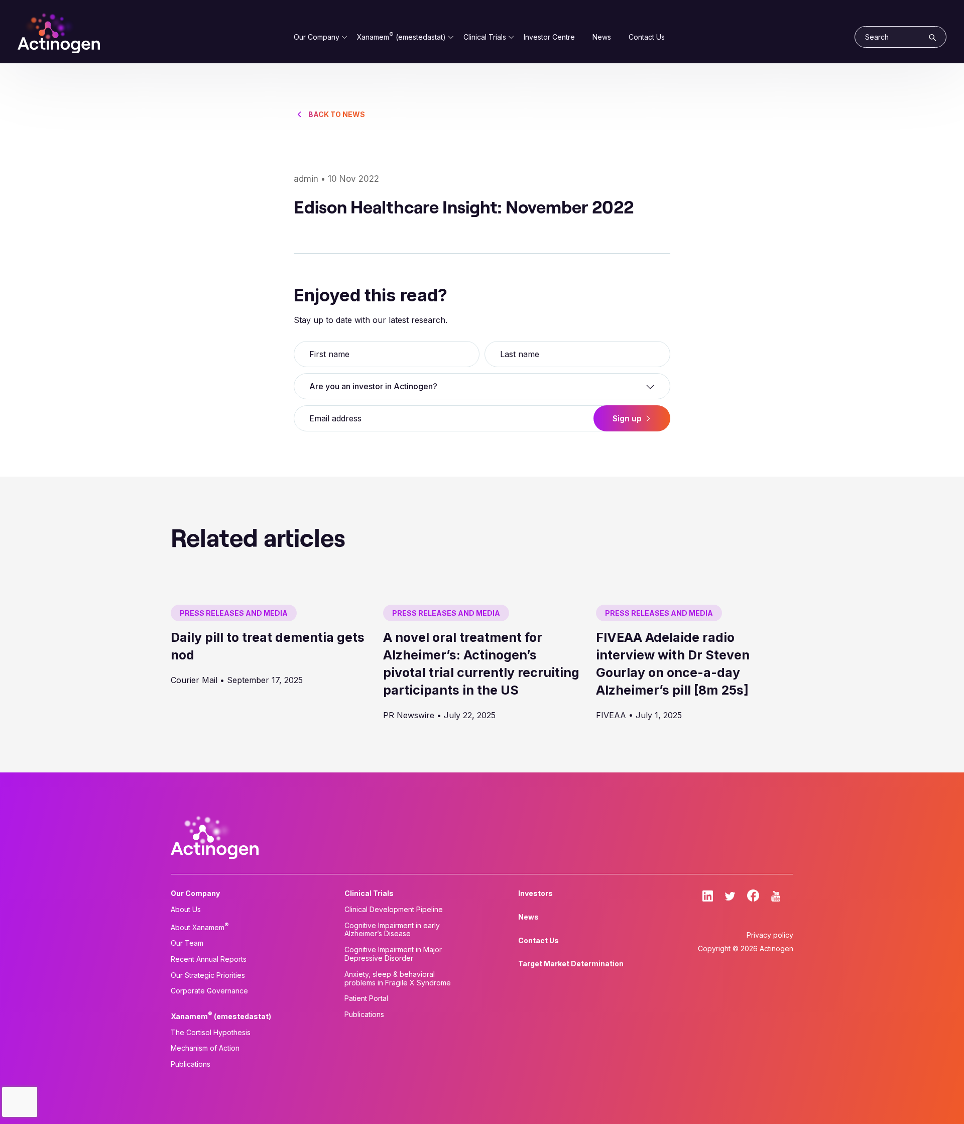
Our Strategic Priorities (208, 975)
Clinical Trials (484, 37)
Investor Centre (549, 37)
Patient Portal (366, 998)
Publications (190, 1064)
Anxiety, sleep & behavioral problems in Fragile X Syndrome (397, 978)
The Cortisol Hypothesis (211, 1033)
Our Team (187, 943)
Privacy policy (770, 935)
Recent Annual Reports (209, 959)
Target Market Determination (571, 964)
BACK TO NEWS (336, 114)
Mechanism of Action (205, 1048)
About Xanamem (200, 927)
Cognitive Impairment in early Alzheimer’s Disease (392, 930)
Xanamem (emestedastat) (401, 37)
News (601, 37)
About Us (186, 910)
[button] (482, 386)
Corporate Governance (209, 991)
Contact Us (647, 37)
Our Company (316, 37)
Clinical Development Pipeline (393, 910)
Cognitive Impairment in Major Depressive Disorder (393, 954)
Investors (535, 893)
